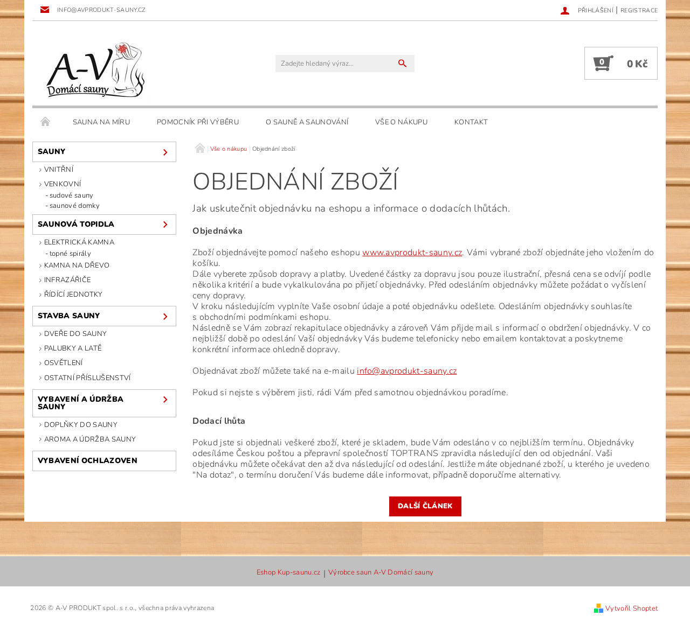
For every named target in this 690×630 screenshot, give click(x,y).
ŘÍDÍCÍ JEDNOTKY (73, 294)
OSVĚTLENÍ (63, 363)
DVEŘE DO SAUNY (75, 334)
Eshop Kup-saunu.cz (289, 573)
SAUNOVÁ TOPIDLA (76, 224)
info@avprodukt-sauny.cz (407, 371)
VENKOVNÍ (62, 184)
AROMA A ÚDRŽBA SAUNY (90, 439)
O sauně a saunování (307, 122)
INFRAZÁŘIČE (67, 280)
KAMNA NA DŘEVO (76, 265)
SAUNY (52, 151)
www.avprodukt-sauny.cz (412, 252)
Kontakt (471, 122)
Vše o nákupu (401, 122)
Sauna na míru (101, 122)
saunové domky (75, 205)
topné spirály (70, 253)
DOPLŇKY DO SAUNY (81, 425)
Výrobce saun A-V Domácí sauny (380, 573)
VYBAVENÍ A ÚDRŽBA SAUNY (80, 403)
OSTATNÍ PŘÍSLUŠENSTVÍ (87, 378)
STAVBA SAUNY (69, 316)
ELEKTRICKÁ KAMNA (79, 242)
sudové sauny (72, 195)
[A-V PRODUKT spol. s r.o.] (94, 68)
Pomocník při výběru (198, 122)
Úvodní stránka (45, 122)
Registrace (639, 10)
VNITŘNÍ (58, 169)
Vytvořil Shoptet (631, 608)
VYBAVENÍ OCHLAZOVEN (87, 461)
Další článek (425, 506)
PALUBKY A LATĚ (72, 348)
